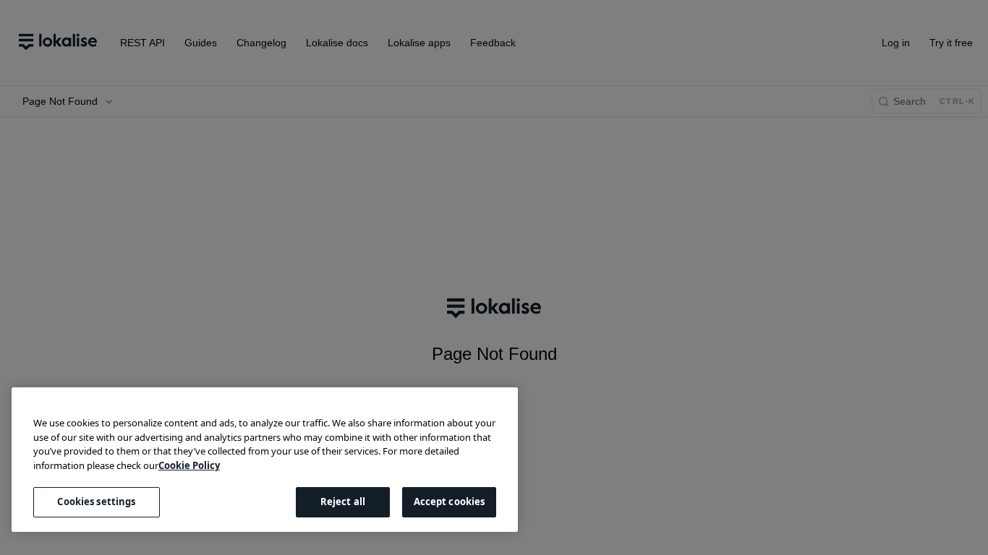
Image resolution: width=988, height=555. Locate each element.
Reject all (342, 501)
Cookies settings (96, 501)
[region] (265, 459)
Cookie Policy (189, 465)
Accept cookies (449, 501)
